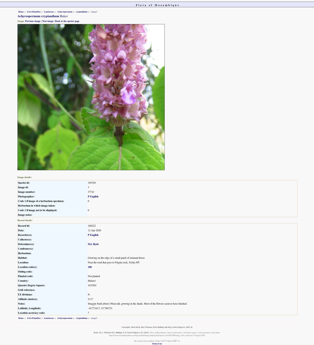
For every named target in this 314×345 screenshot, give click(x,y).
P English (93, 196)
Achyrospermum (64, 11)
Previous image (32, 21)
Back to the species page (67, 21)
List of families (34, 11)
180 (90, 267)
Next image (47, 21)
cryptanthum (81, 11)
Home (21, 11)
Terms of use (157, 343)
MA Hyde (93, 244)
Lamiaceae (49, 11)
